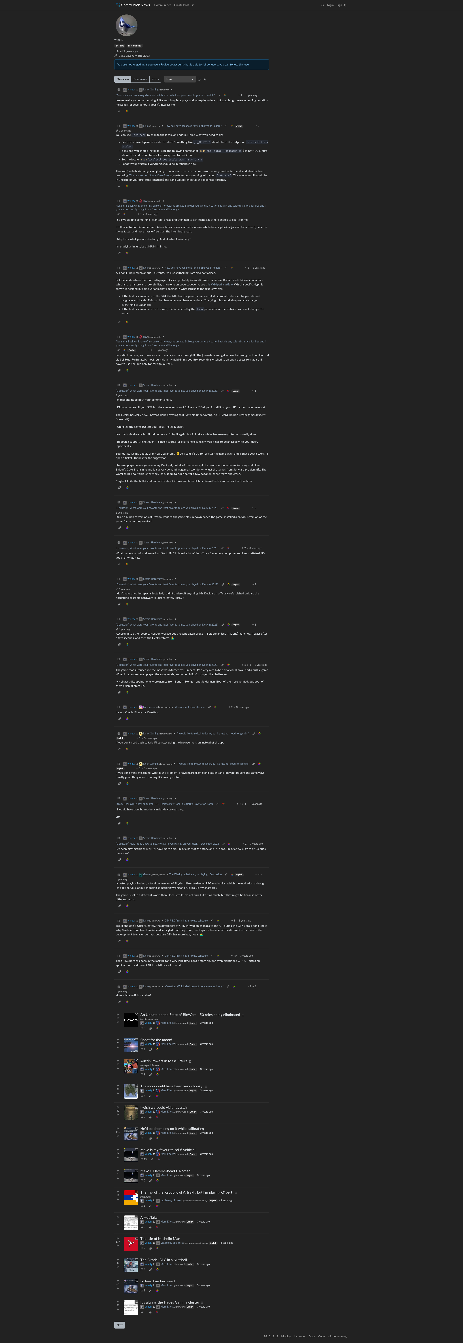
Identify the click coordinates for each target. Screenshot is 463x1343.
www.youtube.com (150, 1065)
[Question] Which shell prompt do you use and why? (194, 986)
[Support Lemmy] (193, 5)
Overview (123, 79)
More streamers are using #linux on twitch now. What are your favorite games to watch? (165, 95)
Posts (155, 79)
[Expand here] (131, 1045)
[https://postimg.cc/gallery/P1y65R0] (131, 1197)
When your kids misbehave (190, 707)
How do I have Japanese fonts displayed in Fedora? (193, 126)
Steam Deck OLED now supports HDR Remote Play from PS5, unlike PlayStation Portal (164, 804)
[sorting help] (199, 79)
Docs (312, 1336)
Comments (140, 79)
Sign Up (342, 5)
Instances (300, 1336)
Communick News (135, 5)
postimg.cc (145, 1197)
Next (120, 1325)
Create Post (181, 5)
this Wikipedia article (219, 284)
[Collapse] (119, 90)
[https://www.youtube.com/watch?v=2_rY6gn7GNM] (131, 1066)
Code (321, 1336)
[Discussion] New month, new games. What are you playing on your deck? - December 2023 (167, 844)
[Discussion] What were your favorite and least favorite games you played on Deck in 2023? (167, 391)
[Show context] (219, 95)
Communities (162, 5)
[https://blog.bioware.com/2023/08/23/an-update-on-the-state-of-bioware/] (131, 1020)
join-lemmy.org (337, 1336)
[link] (225, 95)
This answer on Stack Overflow (149, 175)
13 (145, 1159)
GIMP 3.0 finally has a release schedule (186, 921)
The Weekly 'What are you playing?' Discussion (195, 874)
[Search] (323, 5)
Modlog (286, 1336)
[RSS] (204, 79)
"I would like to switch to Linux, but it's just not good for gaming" (213, 733)
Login (330, 5)
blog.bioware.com (149, 1019)
